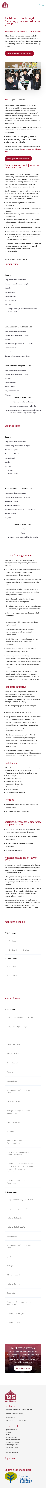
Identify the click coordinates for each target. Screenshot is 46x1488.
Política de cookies (11, 1447)
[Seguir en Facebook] (7, 1462)
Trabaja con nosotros (12, 1440)
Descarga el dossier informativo (18, 159)
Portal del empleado (12, 1442)
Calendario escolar (11, 1437)
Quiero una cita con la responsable (19, 53)
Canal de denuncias (11, 1452)
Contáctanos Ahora (23, 1368)
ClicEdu (7, 1435)
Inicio (6, 100)
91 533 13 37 (10, 1420)
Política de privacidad (12, 1445)
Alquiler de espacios (11, 1430)
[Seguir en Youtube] (18, 1463)
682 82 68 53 (10, 1418)
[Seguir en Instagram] (12, 1462)
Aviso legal (8, 1450)
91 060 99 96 (21, 1420)
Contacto (8, 1432)
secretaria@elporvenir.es (14, 1414)
